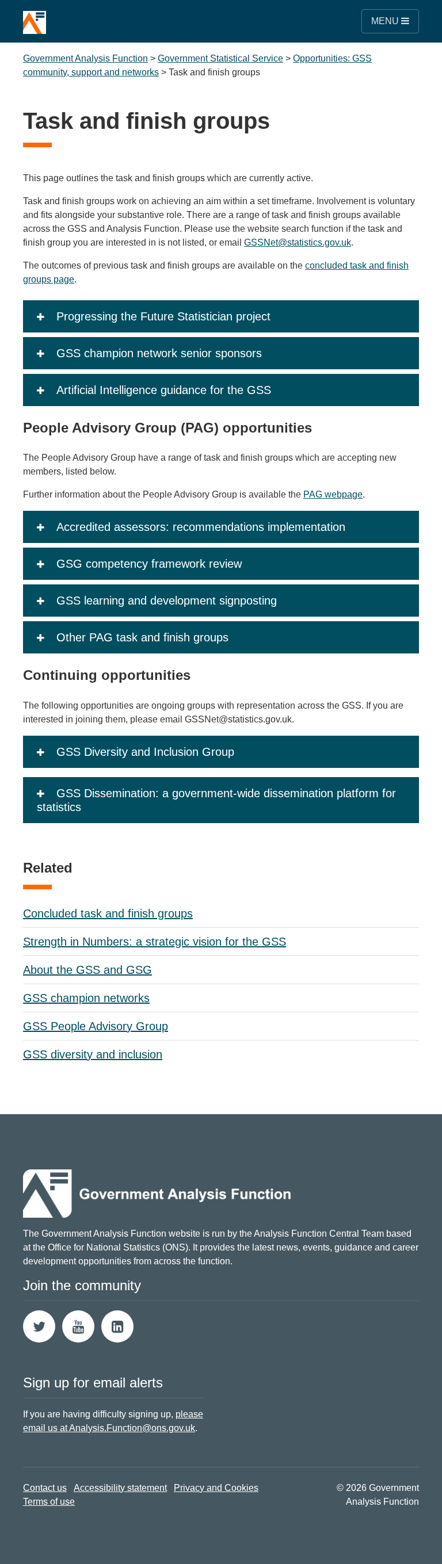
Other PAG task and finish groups (142, 637)
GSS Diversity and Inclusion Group (145, 751)
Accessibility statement (120, 1488)
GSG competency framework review (149, 563)
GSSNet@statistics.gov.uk (297, 242)
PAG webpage (333, 494)
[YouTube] (78, 1326)
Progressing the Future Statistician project (163, 316)
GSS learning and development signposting (166, 600)
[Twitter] (39, 1326)
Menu (386, 21)
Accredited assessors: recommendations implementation (200, 527)
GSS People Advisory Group (95, 1026)
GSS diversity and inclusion (92, 1054)
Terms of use (49, 1501)
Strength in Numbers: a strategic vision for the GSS (154, 941)
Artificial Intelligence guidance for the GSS (163, 390)
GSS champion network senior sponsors (159, 353)
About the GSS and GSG (87, 969)
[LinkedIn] (117, 1326)
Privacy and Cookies (216, 1488)
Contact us (45, 1488)
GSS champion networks (86, 998)
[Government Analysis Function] (34, 17)
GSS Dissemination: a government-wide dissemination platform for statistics (216, 800)
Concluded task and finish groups (108, 913)
